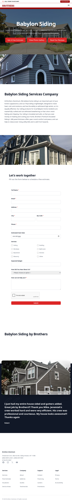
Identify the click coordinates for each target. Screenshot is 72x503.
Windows (16, 249)
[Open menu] (69, 5)
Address (14, 207)
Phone (13, 224)
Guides (22, 483)
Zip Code (40, 216)
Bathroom (42, 249)
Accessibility (59, 483)
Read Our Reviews (57, 40)
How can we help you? (19, 278)
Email (13, 198)
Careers (40, 483)
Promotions (41, 486)
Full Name (15, 190)
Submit (36, 303)
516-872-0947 (15, 1)
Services (13, 241)
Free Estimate (65, 1)
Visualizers (5, 483)
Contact (40, 475)
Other (41, 256)
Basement (17, 253)
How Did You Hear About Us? (20, 269)
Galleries (22, 479)
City (13, 216)
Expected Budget (16, 261)
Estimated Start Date (18, 233)
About (22, 475)
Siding (16, 245)
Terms (57, 479)
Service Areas (6, 486)
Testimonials (24, 486)
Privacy (57, 475)
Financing (41, 479)
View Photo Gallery (36, 40)
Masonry (16, 256)
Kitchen (41, 253)
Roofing (41, 245)
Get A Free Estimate (15, 40)
